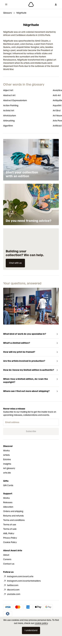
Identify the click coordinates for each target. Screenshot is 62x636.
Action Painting (10, 105)
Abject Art (8, 90)
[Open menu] (6, 4)
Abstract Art (9, 95)
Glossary (7, 13)
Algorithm (8, 125)
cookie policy (41, 623)
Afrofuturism (9, 115)
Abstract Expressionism (15, 100)
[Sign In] (56, 4)
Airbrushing (9, 120)
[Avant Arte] (31, 4)
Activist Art (8, 110)
